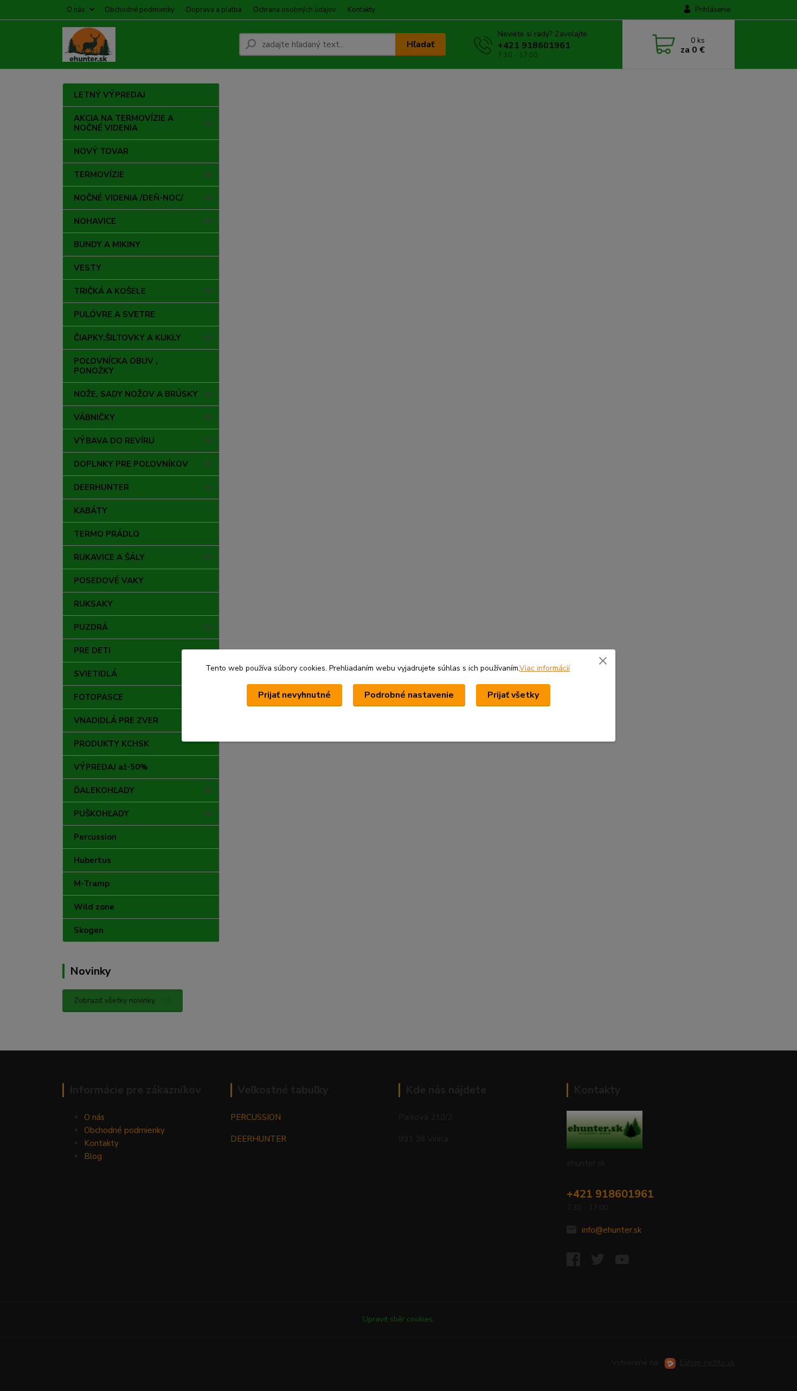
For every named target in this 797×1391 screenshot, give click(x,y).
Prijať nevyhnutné (294, 695)
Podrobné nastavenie (409, 695)
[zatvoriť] (603, 660)
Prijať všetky (513, 695)
